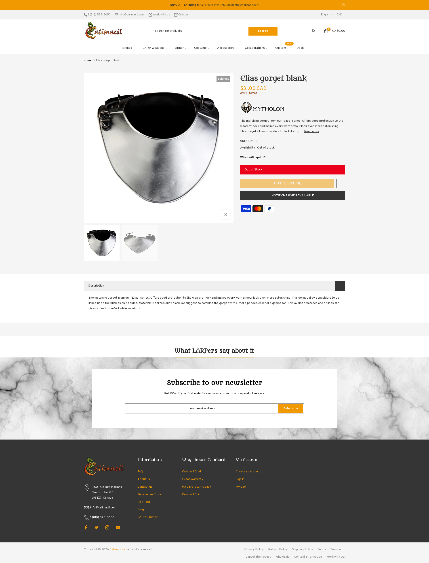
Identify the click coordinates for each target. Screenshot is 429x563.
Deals (300, 48)
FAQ (140, 472)
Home (88, 60)
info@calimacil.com (131, 15)
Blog (140, 509)
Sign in (240, 479)
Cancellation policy (258, 557)
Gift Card (143, 502)
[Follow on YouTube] (118, 527)
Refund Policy (278, 549)
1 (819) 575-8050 (99, 15)
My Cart (241, 487)
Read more (311, 131)
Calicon (183, 15)
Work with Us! (335, 557)
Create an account (248, 472)
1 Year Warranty (192, 479)
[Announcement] (214, 5)
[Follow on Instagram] (107, 527)
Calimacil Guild (191, 494)
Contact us (144, 487)
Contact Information (308, 557)
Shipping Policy (302, 549)
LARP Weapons (153, 48)
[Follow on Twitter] (97, 527)
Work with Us (161, 15)
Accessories (225, 48)
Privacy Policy (254, 549)
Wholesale (282, 557)
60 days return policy (196, 487)
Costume (200, 48)
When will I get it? (253, 157)
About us (143, 479)
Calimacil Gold (191, 472)
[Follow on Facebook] (86, 527)
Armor (179, 48)
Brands (127, 48)
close (85, 4)
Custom (283, 47)
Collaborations (255, 48)
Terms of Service (329, 549)
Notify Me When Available (292, 196)
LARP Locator (147, 517)
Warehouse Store (149, 494)
